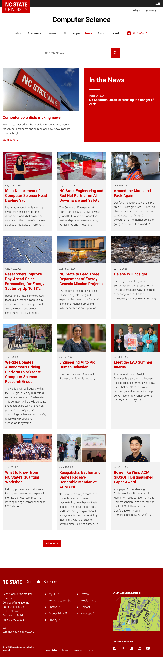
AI (65, 33)
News (88, 33)
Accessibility (51, 650)
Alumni (102, 33)
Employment (88, 600)
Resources (78, 650)
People (76, 33)
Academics (34, 33)
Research (52, 33)
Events (85, 594)
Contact (85, 606)
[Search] (115, 53)
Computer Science (81, 19)
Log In (90, 650)
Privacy (65, 650)
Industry (116, 33)
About (18, 33)
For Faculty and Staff (61, 600)
